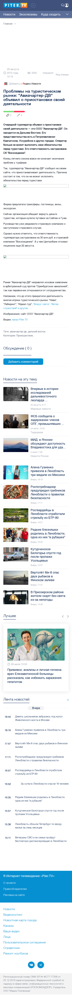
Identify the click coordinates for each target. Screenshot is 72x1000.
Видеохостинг (12, 914)
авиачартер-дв (18, 331)
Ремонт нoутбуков (15, 953)
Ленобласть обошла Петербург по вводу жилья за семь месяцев (38, 825)
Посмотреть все (17, 352)
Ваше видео (11, 931)
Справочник (11, 948)
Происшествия (24, 335)
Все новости (67, 700)
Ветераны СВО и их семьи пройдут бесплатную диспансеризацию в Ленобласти (40, 839)
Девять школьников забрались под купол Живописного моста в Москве (38, 718)
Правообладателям (15, 888)
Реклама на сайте (14, 894)
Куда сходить (50, 14)
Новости (9, 14)
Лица (6, 937)
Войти (67, 5)
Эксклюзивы (28, 14)
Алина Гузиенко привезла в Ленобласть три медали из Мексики (40, 731)
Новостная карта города (20, 920)
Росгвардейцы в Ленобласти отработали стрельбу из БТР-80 (38, 772)
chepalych (48, 73)
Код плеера (62, 74)
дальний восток (37, 331)
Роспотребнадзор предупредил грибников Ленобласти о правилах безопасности (39, 758)
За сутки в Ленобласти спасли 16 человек (45, 783)
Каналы (8, 926)
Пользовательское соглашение (24, 942)
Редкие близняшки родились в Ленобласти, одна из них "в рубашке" (40, 798)
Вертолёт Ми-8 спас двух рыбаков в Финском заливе (41, 745)
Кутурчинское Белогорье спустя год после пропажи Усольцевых (39, 812)
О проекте (9, 882)
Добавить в (25, 83)
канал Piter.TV (20, 319)
